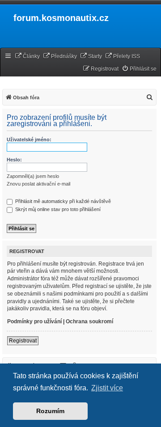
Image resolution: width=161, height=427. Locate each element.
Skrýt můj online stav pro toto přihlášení (57, 209)
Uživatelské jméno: (29, 139)
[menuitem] (27, 57)
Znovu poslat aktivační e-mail (38, 183)
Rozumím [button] (50, 410)
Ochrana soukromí (89, 321)
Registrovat (23, 341)
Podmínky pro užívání (34, 321)
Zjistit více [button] (107, 388)
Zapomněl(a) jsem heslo (33, 176)
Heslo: (14, 159)
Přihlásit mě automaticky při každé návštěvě (62, 201)
